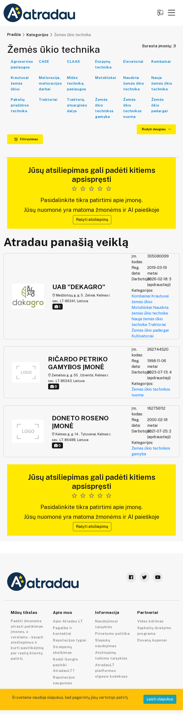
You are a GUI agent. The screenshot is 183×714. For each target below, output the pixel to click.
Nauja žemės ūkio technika (161, 83)
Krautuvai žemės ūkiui (20, 83)
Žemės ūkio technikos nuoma (132, 108)
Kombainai (161, 61)
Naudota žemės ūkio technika (133, 83)
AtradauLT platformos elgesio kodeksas (111, 670)
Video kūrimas (150, 621)
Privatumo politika (112, 633)
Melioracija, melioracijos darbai (50, 83)
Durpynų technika (103, 64)
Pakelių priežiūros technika (20, 105)
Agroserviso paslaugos (22, 64)
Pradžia (14, 34)
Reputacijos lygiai (69, 640)
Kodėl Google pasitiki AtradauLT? (65, 665)
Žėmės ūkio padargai (150, 330)
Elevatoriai (133, 61)
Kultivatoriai (142, 336)
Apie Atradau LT (68, 621)
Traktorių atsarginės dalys (77, 105)
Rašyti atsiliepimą (92, 219)
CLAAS (73, 61)
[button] (171, 13)
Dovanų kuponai (152, 640)
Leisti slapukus (160, 699)
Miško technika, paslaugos (76, 83)
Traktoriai (48, 99)
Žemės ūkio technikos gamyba (104, 108)
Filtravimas (28, 139)
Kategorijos (37, 35)
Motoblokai (105, 78)
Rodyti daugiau (154, 129)
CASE (44, 61)
